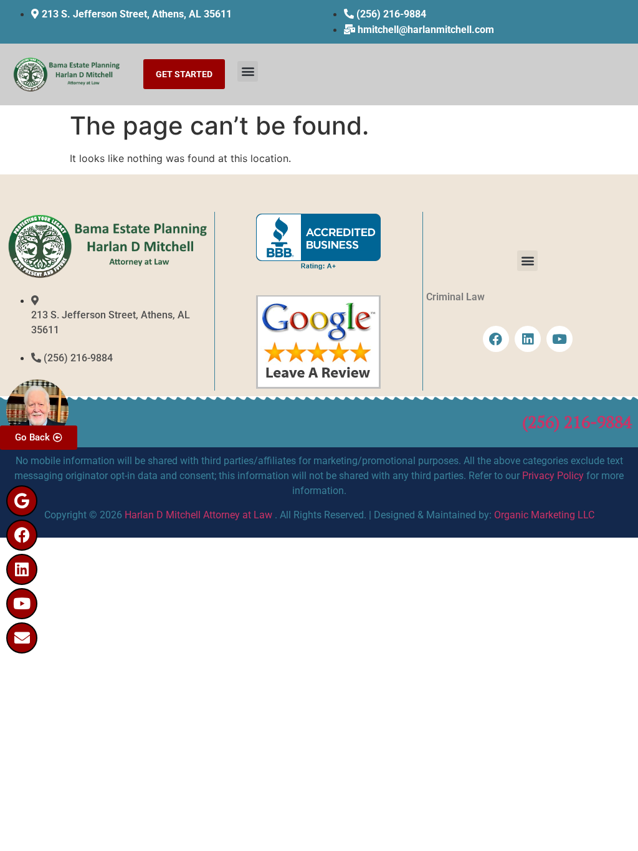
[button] (247, 71)
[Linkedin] (21, 569)
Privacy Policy (553, 476)
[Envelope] (21, 638)
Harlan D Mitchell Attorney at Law (198, 515)
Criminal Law (455, 297)
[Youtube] (21, 603)
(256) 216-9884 (577, 422)
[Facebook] (21, 535)
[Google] (21, 500)
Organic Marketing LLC (544, 515)
